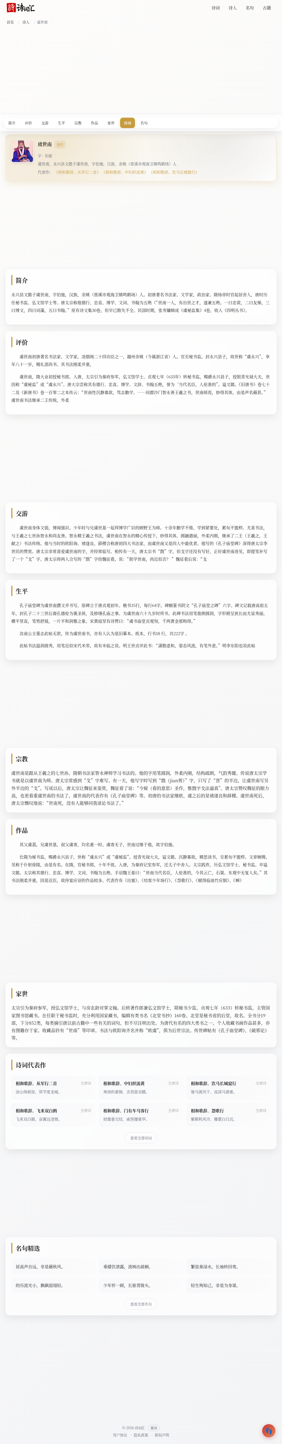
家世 (111, 122)
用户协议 (120, 1434)
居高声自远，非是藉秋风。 (40, 1266)
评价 (28, 122)
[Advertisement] (141, 69)
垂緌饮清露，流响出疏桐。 (128, 1266)
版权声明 (162, 1434)
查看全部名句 (141, 1304)
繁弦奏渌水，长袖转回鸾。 (215, 1266)
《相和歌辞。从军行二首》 (77, 172)
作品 (94, 122)
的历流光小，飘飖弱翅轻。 (40, 1285)
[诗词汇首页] (21, 7)
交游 (44, 122)
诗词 (216, 7)
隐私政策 (141, 1434)
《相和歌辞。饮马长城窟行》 (174, 172)
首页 (10, 22)
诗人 (233, 7)
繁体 (154, 1428)
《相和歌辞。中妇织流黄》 (125, 172)
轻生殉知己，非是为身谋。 (215, 1285)
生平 (61, 122)
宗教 (78, 122)
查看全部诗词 (141, 1137)
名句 (250, 7)
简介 (11, 122)
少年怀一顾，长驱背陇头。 (128, 1285)
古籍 (267, 7)
